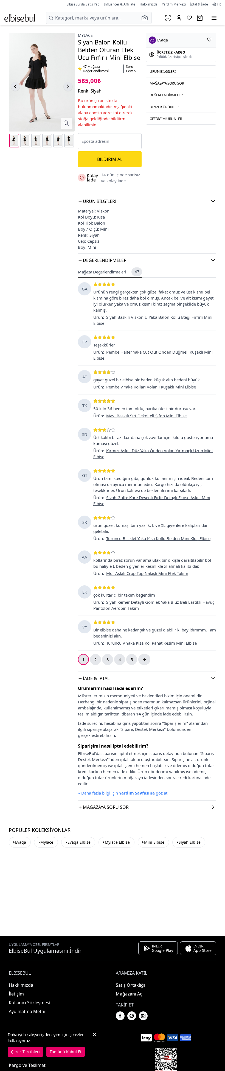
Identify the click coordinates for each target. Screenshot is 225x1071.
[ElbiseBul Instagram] (143, 1015)
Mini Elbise (154, 842)
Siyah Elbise (190, 842)
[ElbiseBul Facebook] (120, 1015)
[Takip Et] (209, 39)
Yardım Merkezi (174, 4)
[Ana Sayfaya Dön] (19, 18)
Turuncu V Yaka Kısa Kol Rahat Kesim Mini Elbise (151, 643)
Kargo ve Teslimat (27, 1065)
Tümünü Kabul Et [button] (65, 1051)
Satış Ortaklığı (130, 985)
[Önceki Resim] (15, 86)
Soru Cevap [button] (131, 69)
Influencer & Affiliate (119, 4)
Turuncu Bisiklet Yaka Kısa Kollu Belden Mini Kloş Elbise (158, 538)
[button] (146, 17)
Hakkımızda (149, 4)
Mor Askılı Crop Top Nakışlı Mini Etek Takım (147, 573)
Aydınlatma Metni (27, 1011)
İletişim (16, 994)
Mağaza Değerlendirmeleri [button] (108, 272)
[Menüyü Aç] (214, 18)
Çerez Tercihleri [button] (25, 1051)
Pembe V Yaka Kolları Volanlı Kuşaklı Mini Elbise (151, 387)
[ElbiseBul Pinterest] (131, 1015)
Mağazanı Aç (129, 994)
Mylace (85, 35)
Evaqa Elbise (79, 842)
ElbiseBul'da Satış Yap (82, 4)
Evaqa (20, 842)
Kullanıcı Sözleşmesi (29, 1003)
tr (219, 4)
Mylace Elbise (117, 842)
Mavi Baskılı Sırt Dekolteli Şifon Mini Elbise (146, 415)
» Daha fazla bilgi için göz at (122, 793)
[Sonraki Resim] (68, 86)
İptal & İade (199, 4)
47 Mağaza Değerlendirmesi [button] (96, 69)
